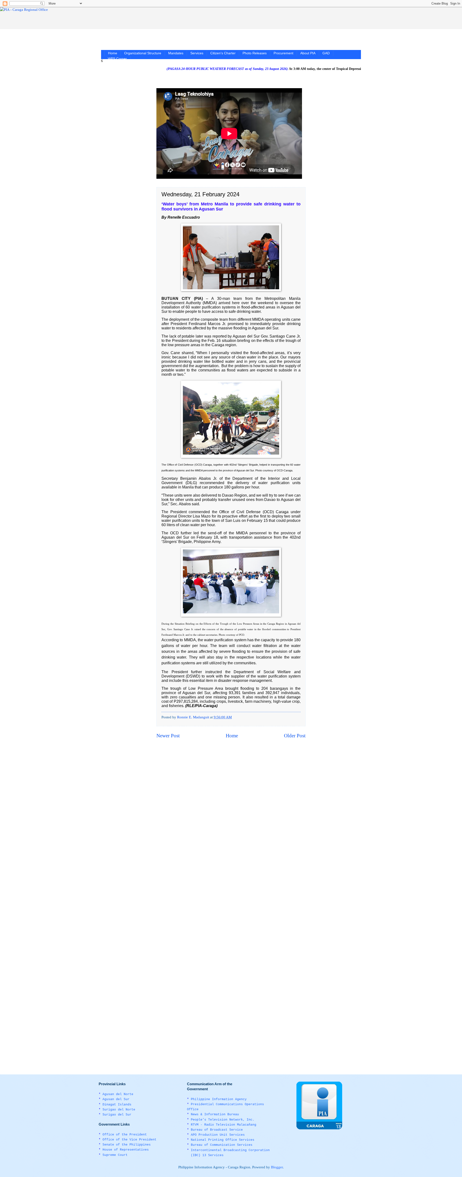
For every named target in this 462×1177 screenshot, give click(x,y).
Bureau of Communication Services (221, 1145)
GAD (326, 53)
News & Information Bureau (215, 1114)
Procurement (283, 53)
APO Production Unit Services (218, 1135)
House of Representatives (126, 1150)
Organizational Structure (142, 53)
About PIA (307, 53)
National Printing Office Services (222, 1140)
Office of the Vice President (129, 1139)
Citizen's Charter (223, 53)
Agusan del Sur (116, 1099)
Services (196, 53)
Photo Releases (255, 53)
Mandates (175, 53)
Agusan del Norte (118, 1094)
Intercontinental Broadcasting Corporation (230, 1150)
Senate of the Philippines (127, 1144)
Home (112, 53)
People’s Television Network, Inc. (222, 1120)
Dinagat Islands (117, 1104)
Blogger (277, 1167)
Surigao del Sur (117, 1114)
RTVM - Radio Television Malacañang (223, 1125)
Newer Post (168, 735)
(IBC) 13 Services (207, 1155)
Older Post (295, 735)
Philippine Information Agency (219, 1099)
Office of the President (125, 1134)
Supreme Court (115, 1155)
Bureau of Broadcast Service (217, 1130)
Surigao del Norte (119, 1109)
